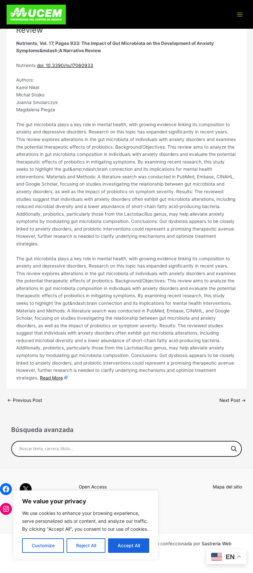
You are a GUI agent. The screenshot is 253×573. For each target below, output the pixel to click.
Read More (51, 377)
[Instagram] (6, 509)
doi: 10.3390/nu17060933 (65, 65)
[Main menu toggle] (240, 14)
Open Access (93, 486)
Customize (43, 545)
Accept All (129, 545)
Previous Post (24, 400)
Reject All (86, 545)
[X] (26, 489)
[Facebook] (6, 489)
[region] (85, 525)
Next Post (232, 400)
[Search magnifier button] (234, 448)
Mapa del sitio (227, 486)
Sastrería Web (216, 543)
